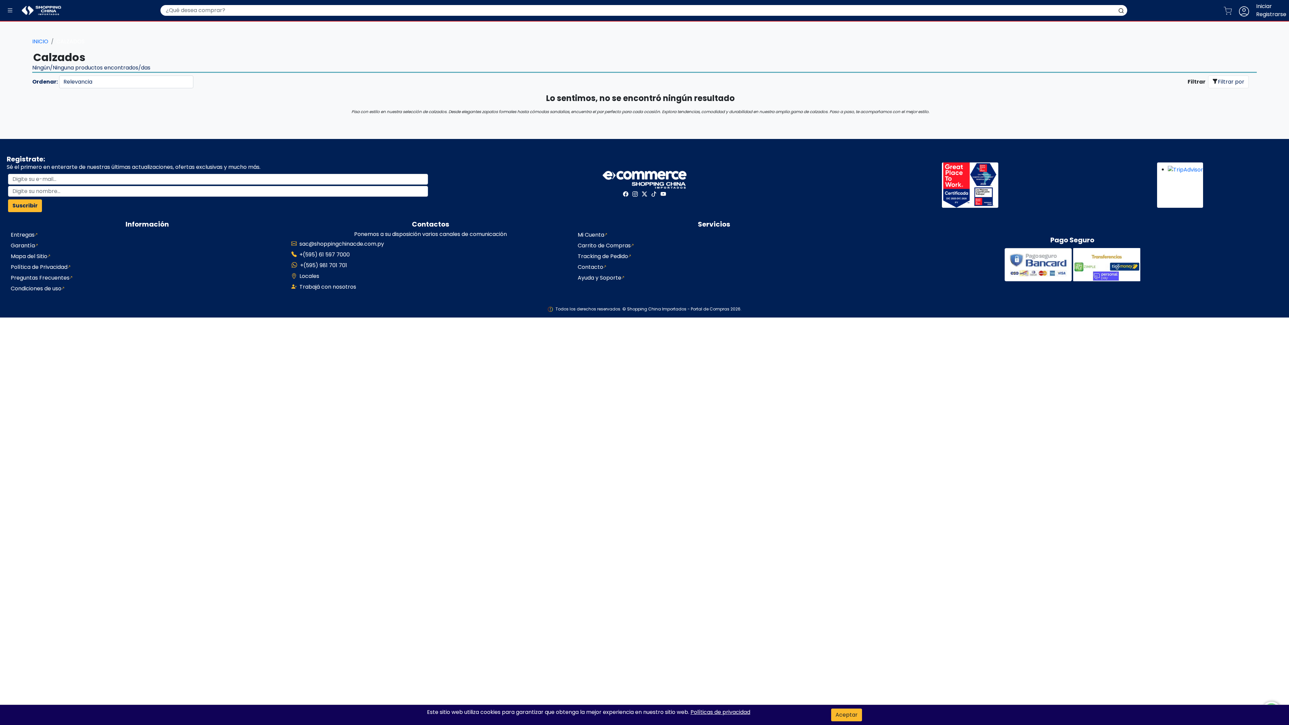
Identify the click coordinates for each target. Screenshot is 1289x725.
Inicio (40, 41)
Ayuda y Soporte (599, 278)
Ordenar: (45, 82)
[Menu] (10, 10)
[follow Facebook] (625, 194)
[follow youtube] (663, 194)
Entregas (23, 235)
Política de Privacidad (39, 267)
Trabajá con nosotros (327, 287)
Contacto (590, 267)
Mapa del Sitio (29, 256)
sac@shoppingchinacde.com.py (341, 244)
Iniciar (1264, 6)
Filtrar (1196, 82)
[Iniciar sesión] (1246, 10)
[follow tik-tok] (654, 194)
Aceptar (847, 715)
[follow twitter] (644, 194)
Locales (309, 276)
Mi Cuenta (591, 235)
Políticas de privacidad (720, 712)
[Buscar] (1121, 10)
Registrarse (1271, 14)
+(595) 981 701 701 (323, 265)
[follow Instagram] (635, 194)
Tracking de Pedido (603, 256)
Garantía (23, 245)
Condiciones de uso (36, 288)
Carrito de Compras (604, 245)
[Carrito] (1230, 10)
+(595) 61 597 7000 (324, 254)
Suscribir (25, 205)
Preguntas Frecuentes (40, 278)
